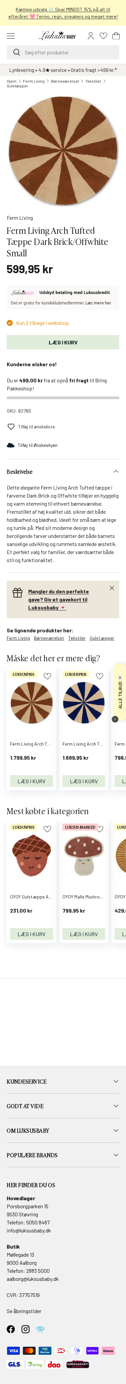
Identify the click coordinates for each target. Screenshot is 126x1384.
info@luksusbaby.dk (29, 1230)
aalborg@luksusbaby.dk (33, 1278)
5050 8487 (38, 1222)
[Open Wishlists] (103, 36)
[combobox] (63, 52)
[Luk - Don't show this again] (115, 719)
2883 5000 (38, 1270)
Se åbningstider (24, 1311)
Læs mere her (98, 303)
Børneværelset (65, 81)
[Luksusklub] (23, 292)
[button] (116, 36)
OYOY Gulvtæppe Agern (34, 896)
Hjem (11, 81)
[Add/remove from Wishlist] (47, 676)
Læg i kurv (63, 342)
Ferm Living (34, 81)
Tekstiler (93, 81)
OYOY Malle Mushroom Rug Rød (93, 896)
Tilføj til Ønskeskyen (37, 445)
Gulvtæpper (17, 86)
